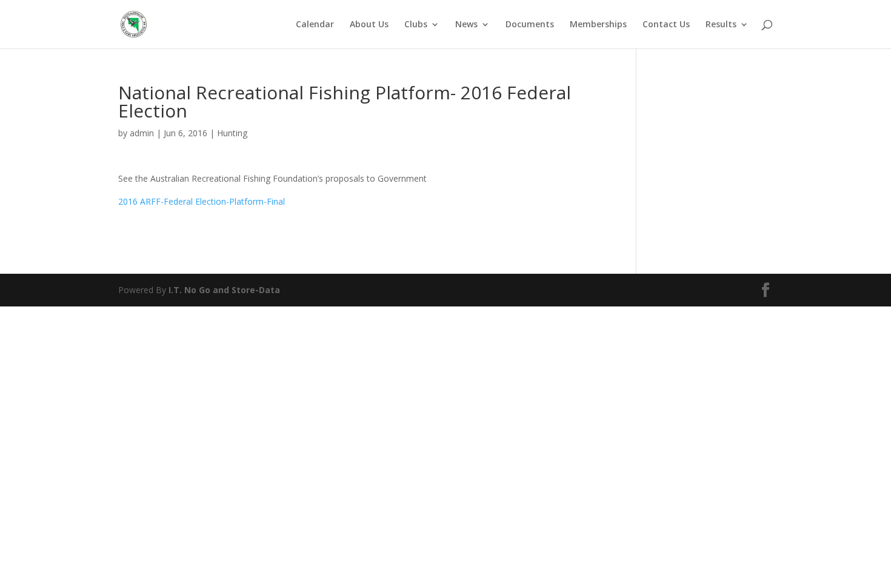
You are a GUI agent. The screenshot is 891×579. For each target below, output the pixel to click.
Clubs (415, 25)
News (466, 25)
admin (142, 133)
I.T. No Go (191, 290)
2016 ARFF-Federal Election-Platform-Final (201, 201)
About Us (369, 25)
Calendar (315, 25)
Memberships (598, 25)
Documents (530, 25)
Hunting (232, 133)
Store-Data (256, 290)
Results (721, 25)
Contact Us (666, 25)
